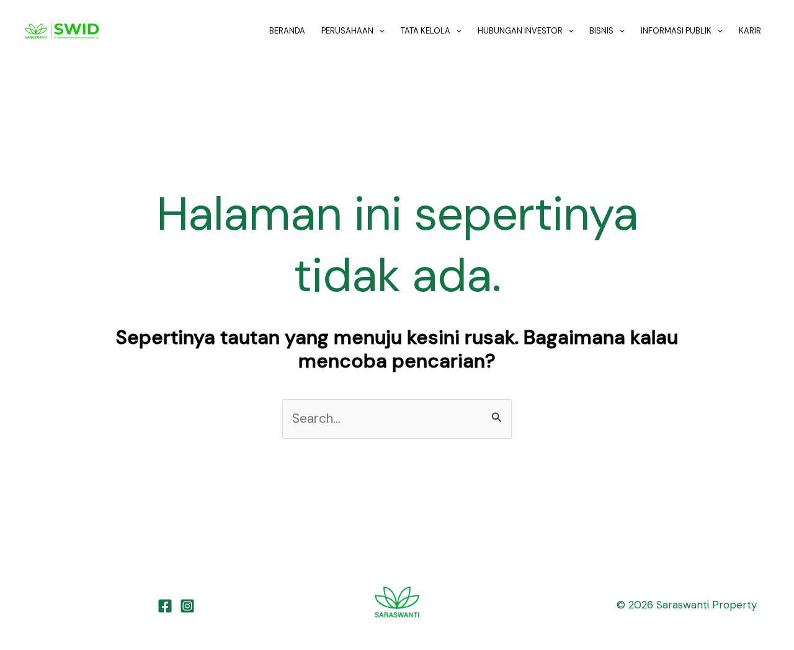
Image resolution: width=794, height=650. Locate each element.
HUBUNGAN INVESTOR (520, 30)
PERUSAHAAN (347, 30)
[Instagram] (187, 605)
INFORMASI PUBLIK (676, 30)
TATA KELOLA (425, 30)
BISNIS (601, 30)
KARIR (750, 30)
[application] (379, 31)
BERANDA (287, 30)
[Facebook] (165, 605)
